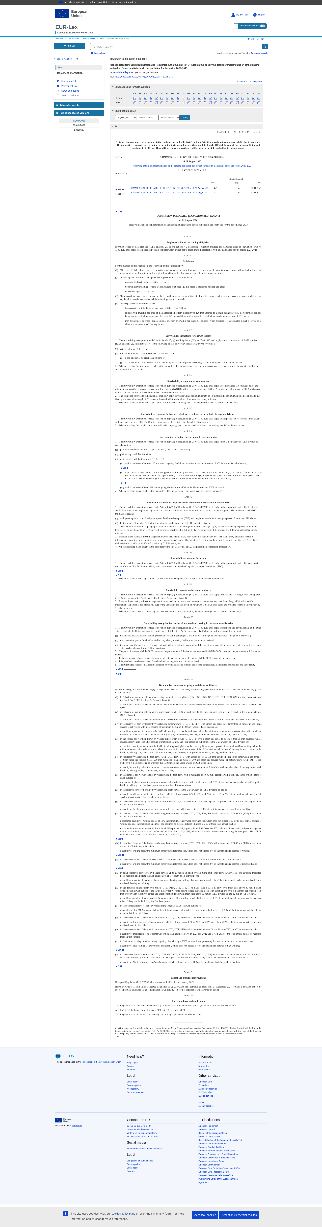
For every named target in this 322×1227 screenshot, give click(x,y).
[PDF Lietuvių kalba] (204, 102)
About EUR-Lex (205, 1062)
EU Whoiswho (204, 1092)
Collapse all (257, 82)
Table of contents (69, 105)
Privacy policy (133, 1164)
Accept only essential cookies (239, 1215)
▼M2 (118, 571)
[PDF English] (172, 102)
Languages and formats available (132, 87)
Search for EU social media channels (144, 1148)
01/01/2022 (79, 125)
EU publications (205, 1096)
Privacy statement (135, 1092)
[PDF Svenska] (258, 102)
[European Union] (63, 1120)
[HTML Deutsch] (156, 98)
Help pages (132, 1062)
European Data (205, 1081)
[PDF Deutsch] (156, 102)
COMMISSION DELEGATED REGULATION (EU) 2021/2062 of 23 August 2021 (170, 188)
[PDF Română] (237, 102)
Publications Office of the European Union (101, 1062)
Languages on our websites (140, 1160)
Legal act (79, 129)
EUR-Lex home (73, 38)
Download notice (70, 90)
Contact (130, 1066)
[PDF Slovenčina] (242, 102)
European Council (206, 1129)
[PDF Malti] (215, 102)
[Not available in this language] (183, 98)
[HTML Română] (237, 98)
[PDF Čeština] (145, 102)
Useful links (204, 1069)
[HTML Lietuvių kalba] (204, 98)
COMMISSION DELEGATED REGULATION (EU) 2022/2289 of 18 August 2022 (170, 192)
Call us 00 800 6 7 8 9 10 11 (140, 1126)
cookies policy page (123, 1213)
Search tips (99, 53)
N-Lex (201, 1102)
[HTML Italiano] (194, 98)
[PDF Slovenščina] (248, 102)
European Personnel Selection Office (215, 1175)
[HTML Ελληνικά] (167, 98)
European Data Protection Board (213, 1172)
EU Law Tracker (205, 1106)
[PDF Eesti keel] (161, 102)
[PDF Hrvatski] (188, 102)
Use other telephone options (140, 1129)
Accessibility (133, 1089)
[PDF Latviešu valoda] (199, 102)
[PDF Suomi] (253, 102)
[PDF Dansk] (150, 102)
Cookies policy (134, 1085)
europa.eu (77, 1125)
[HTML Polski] (226, 98)
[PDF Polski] (226, 102)
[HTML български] (134, 98)
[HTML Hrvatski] (188, 98)
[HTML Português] (231, 98)
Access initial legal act (122, 72)
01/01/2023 (79, 120)
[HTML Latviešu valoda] (199, 98)
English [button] (261, 15)
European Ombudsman (209, 1164)
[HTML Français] (177, 98)
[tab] (187, 86)
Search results (89, 38)
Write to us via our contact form (142, 1133)
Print (261, 39)
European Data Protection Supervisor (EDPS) (219, 1168)
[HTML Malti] (215, 98)
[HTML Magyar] (210, 98)
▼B (122, 483)
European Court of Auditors (211, 1147)
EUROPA (59, 38)
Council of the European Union (212, 1133)
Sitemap (131, 1069)
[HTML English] (172, 98)
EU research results (207, 1089)
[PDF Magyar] (210, 102)
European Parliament (208, 1126)
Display (185, 117)
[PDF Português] (231, 102)
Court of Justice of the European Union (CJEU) (220, 1140)
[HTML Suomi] (253, 98)
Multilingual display (125, 111)
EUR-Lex (66, 27)
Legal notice (133, 1081)
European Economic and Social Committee (218, 1154)
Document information (70, 72)
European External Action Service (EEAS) (217, 1150)
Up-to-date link (68, 81)
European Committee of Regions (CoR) (216, 1157)
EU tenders (203, 1085)
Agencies (202, 1182)
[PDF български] (134, 102)
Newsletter (203, 1066)
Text (60, 67)
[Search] (265, 46)
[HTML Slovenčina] (242, 98)
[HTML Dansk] (150, 98)
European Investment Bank (211, 1161)
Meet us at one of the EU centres (142, 1136)
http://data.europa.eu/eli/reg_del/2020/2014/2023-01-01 (145, 76)
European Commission (209, 1136)
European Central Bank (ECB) (212, 1143)
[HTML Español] (140, 98)
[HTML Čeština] (145, 98)
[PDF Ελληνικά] (167, 102)
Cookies (131, 1171)
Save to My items (70, 95)
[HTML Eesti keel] (161, 98)
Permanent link (69, 86)
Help (252, 39)
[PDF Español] (140, 102)
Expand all (243, 82)
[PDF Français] (177, 102)
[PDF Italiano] (194, 102)
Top (117, 1036)
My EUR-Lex (242, 15)
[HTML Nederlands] (221, 98)
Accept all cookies (205, 1215)
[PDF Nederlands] (221, 102)
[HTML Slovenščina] (248, 98)
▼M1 (123, 468)
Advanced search (259, 53)
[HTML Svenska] (258, 98)
